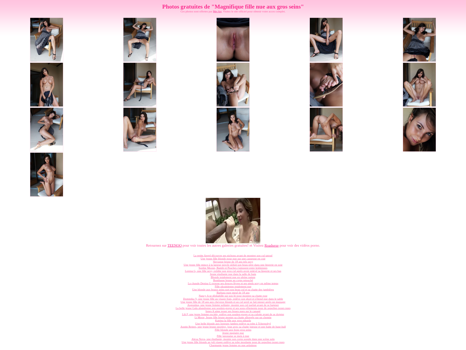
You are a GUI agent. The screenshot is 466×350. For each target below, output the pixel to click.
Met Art (217, 11)
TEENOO (174, 245)
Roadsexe (271, 245)
